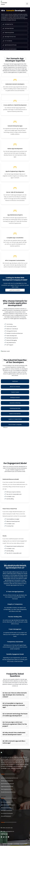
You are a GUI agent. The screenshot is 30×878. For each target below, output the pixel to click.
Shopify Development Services (8, 792)
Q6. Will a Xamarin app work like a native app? (14, 742)
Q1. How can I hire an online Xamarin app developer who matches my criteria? (15, 695)
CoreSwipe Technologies (20, 844)
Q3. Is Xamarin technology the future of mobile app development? (15, 715)
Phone (3, 79)
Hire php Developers (6, 807)
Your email (4, 72)
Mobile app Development (7, 781)
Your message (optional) (8, 93)
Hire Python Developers (6, 810)
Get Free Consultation (15, 290)
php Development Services (7, 783)
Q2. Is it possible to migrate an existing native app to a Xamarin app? (14, 705)
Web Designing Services (7, 789)
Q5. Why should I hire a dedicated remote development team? (14, 733)
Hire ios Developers (5, 802)
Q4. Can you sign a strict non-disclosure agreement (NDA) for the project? (15, 724)
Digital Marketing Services (7, 786)
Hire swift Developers (6, 816)
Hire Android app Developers (8, 805)
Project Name (5, 86)
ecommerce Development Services (9, 778)
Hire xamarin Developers (7, 813)
